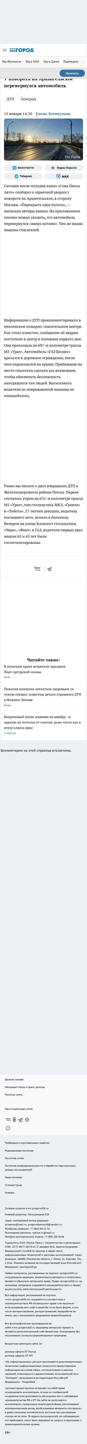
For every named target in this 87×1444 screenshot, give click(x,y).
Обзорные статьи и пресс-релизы (25, 1087)
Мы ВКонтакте (11, 61)
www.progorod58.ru (37, 1208)
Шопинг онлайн (14, 1079)
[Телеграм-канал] (23, 176)
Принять (72, 73)
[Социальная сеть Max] (64, 176)
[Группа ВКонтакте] (23, 168)
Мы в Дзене (51, 61)
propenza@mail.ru (16, 1224)
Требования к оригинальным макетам (27, 1142)
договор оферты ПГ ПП (19, 1355)
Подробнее (28, 1381)
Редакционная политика (19, 1150)
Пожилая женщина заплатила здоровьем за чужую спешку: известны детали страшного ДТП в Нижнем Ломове (42, 697)
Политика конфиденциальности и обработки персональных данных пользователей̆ (40, 1167)
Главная (9, 1192)
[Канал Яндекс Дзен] (27, 1119)
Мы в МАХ (32, 61)
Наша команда (13, 1177)
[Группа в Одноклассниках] (14, 1119)
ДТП (10, 99)
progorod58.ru (68, 1273)
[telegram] (51, 569)
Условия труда (13, 1185)
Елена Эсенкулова (53, 113)
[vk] (37, 569)
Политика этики (14, 1158)
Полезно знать (13, 1094)
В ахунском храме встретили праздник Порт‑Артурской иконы (35, 671)
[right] (83, 61)
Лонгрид (28, 99)
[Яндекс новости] (64, 168)
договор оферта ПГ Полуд (20, 1351)
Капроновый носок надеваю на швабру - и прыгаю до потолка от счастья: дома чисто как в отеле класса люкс (42, 725)
